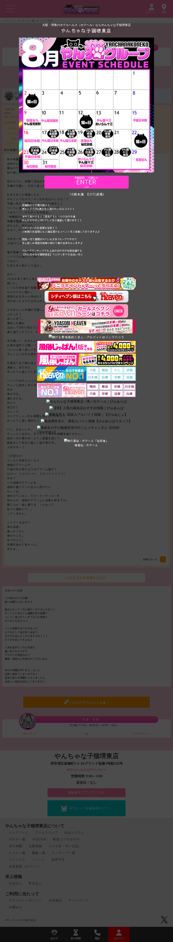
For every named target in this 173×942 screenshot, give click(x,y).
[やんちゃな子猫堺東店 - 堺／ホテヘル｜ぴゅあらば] (86, 401)
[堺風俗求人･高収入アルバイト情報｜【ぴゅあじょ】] (86, 415)
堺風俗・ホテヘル (86, 445)
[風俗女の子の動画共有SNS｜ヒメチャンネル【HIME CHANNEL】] (86, 430)
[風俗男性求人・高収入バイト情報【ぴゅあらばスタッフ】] (86, 421)
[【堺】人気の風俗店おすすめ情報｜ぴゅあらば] (86, 408)
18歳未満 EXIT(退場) (86, 194)
